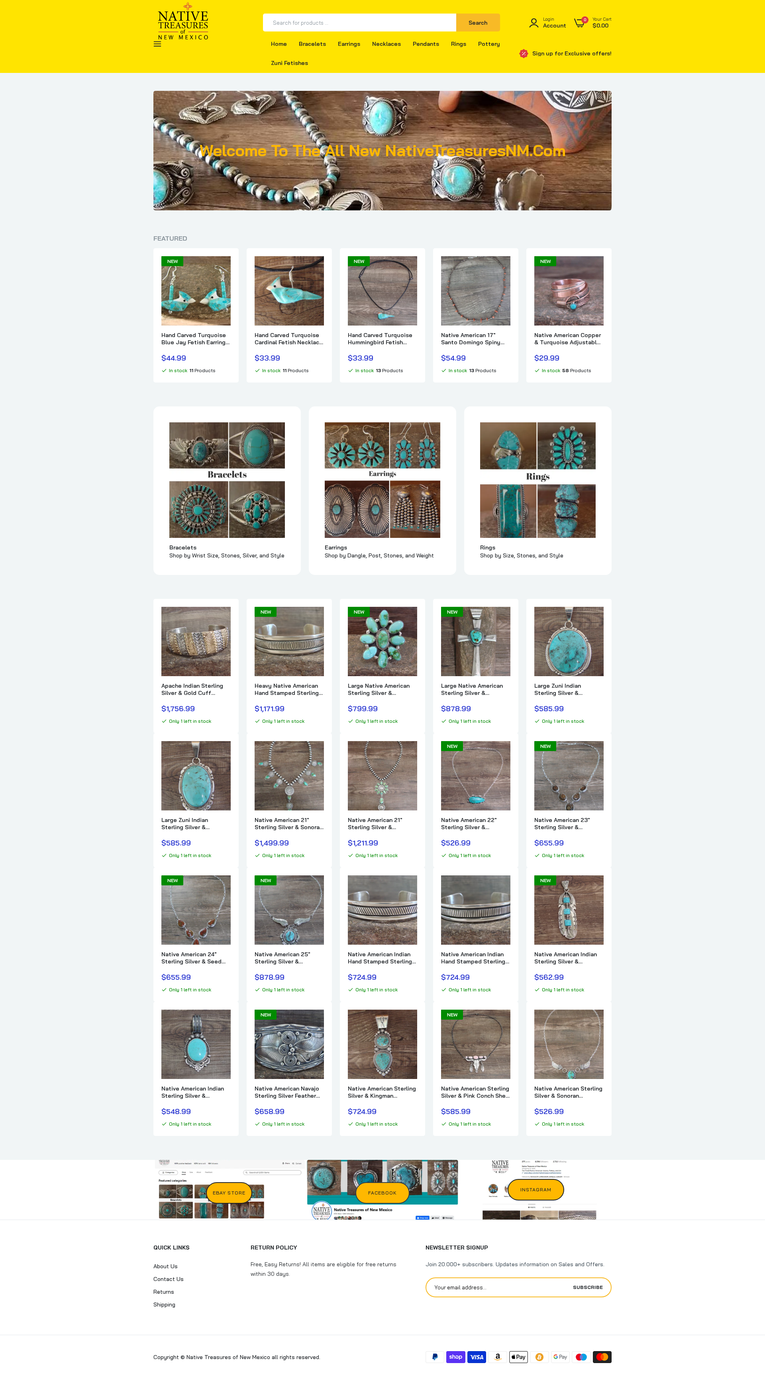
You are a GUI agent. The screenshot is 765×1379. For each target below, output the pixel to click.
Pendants (426, 43)
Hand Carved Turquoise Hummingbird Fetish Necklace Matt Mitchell (380, 339)
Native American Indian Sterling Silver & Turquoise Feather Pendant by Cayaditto (565, 958)
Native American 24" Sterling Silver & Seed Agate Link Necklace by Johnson (194, 958)
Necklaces (386, 43)
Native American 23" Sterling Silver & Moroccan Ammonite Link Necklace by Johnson (568, 823)
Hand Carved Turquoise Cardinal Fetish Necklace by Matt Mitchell (289, 339)
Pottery (489, 43)
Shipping (164, 1304)
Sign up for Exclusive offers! (572, 53)
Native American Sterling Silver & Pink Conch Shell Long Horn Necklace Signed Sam (475, 1092)
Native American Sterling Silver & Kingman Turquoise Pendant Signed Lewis (382, 1092)
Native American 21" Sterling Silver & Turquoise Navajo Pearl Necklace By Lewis (380, 823)
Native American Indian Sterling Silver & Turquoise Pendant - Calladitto (192, 1092)
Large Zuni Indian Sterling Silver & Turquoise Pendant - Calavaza (562, 689)
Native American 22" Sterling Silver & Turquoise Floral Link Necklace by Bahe (470, 823)
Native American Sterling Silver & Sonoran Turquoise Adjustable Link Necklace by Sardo (568, 1092)
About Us (165, 1266)
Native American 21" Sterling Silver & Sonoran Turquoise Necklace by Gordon (289, 823)
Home (279, 43)
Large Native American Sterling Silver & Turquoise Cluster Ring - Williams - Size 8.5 (382, 689)
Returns (163, 1291)
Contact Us (168, 1279)
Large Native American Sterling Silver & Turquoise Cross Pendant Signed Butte (472, 689)
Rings (458, 43)
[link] (223, 269)
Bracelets (312, 43)
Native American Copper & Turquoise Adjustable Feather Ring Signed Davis (567, 339)
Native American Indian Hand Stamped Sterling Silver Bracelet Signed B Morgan (381, 958)
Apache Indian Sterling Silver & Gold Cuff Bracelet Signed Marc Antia (192, 689)
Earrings (349, 43)
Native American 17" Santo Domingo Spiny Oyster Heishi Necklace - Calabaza (475, 339)
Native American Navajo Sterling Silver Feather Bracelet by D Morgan (287, 1092)
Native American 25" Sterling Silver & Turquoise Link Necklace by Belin (289, 958)
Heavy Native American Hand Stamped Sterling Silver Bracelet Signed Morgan (287, 689)
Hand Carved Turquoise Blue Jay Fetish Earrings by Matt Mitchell (195, 339)
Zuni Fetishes (289, 63)
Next (612, 316)
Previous (153, 316)
